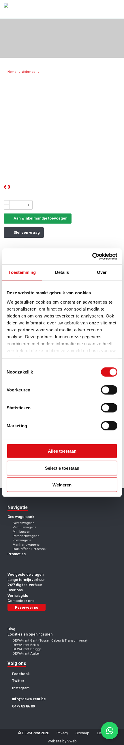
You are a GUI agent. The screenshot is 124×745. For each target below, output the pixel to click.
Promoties (16, 554)
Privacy (62, 733)
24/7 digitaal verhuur (24, 585)
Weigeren (62, 484)
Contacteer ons (20, 601)
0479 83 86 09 (23, 706)
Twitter (17, 681)
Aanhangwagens (26, 545)
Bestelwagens (23, 523)
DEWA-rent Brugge (27, 649)
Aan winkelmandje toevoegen (40, 218)
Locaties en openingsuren (29, 634)
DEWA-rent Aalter (26, 653)
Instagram (20, 688)
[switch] (109, 390)
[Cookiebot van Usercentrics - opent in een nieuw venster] (92, 256)
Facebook (20, 674)
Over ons (15, 590)
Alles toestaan (62, 451)
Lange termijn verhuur (26, 579)
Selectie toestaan (62, 467)
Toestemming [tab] (22, 272)
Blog (11, 629)
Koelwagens (22, 540)
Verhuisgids (17, 595)
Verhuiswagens (24, 527)
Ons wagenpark (20, 516)
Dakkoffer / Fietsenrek (29, 549)
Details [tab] (62, 272)
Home (11, 72)
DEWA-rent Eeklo (26, 645)
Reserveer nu (26, 607)
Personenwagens (26, 536)
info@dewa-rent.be (28, 699)
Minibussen (21, 532)
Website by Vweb (62, 741)
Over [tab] (102, 272)
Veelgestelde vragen (25, 574)
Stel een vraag (26, 232)
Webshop (28, 72)
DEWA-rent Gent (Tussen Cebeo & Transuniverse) (50, 640)
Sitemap (82, 733)
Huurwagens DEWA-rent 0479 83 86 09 (20, 9)
